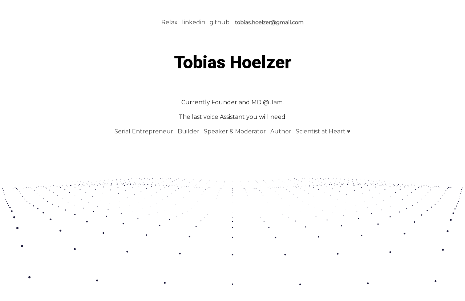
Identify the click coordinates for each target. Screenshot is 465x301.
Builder (188, 131)
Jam (277, 102)
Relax (170, 22)
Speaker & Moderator (235, 131)
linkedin (193, 22)
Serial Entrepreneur (143, 131)
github (220, 22)
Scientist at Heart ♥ (323, 131)
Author (280, 131)
